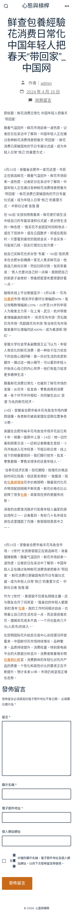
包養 (23, 495)
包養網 (9, 299)
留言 (6, 717)
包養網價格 (15, 482)
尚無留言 (43, 100)
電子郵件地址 (12, 808)
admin (46, 83)
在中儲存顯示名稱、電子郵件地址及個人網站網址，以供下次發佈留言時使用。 (40, 860)
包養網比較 (12, 660)
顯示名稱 (9, 785)
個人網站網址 (11, 832)
